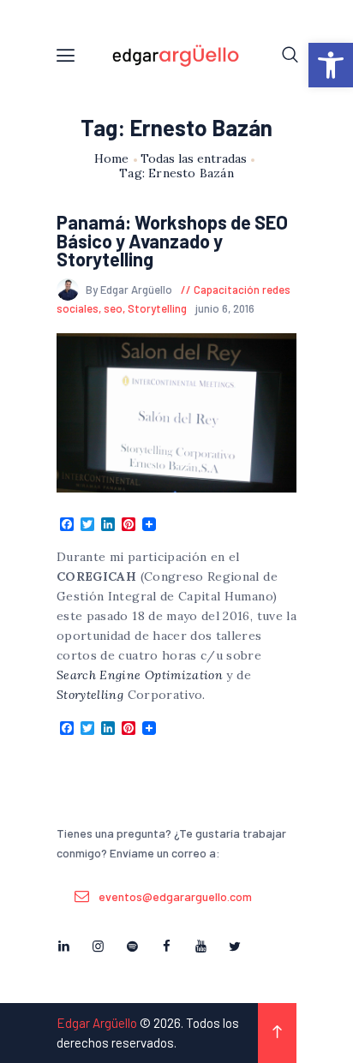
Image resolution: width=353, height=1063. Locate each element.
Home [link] (111, 159)
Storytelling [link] (157, 308)
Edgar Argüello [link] (97, 1022)
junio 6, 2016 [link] (224, 308)
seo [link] (113, 308)
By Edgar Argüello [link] (130, 289)
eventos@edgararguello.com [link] (175, 896)
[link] (330, 65)
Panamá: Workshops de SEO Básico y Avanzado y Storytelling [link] (172, 241)
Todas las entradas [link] (194, 158)
